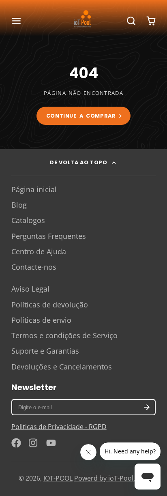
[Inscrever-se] (147, 407)
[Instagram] (34, 443)
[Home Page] (83, 21)
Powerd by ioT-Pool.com (111, 478)
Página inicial (34, 189)
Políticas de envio (41, 320)
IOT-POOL (58, 478)
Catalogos (28, 220)
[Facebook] (16, 443)
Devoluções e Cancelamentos (61, 366)
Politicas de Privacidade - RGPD (59, 426)
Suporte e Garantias (45, 351)
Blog (19, 205)
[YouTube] (51, 443)
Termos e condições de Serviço (64, 335)
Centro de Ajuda (38, 251)
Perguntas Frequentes (48, 236)
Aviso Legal (30, 289)
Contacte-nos (33, 267)
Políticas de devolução (49, 304)
